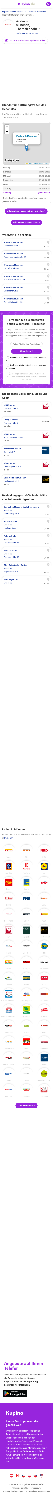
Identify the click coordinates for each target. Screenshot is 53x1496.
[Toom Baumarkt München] (8, 1058)
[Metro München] (26, 979)
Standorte (14, 12)
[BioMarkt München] (26, 1011)
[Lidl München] (44, 867)
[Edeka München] (26, 883)
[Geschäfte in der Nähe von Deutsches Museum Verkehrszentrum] (26, 510)
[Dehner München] (8, 979)
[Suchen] (48, 4)
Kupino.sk (35, 1476)
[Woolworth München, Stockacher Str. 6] (26, 289)
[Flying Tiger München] (26, 947)
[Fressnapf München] (44, 1090)
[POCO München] (44, 915)
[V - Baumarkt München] (8, 1042)
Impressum (36, 1488)
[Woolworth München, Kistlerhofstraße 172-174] (26, 278)
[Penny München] (8, 883)
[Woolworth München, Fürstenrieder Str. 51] (26, 244)
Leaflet (30, 163)
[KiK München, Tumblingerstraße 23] (26, 466)
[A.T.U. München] (44, 979)
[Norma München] (8, 851)
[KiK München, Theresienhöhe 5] (26, 408)
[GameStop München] (8, 1027)
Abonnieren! (26, 351)
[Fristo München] (8, 963)
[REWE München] (8, 899)
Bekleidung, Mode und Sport (28, 33)
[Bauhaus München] (44, 1042)
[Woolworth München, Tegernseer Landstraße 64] (26, 255)
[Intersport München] (8, 1090)
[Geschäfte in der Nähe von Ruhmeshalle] (26, 539)
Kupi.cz (23, 1476)
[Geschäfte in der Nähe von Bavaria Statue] (26, 554)
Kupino (5, 12)
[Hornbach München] (26, 1058)
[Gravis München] (26, 1027)
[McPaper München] (26, 963)
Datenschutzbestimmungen (38, 1491)
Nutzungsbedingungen (13, 1491)
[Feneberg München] (26, 1090)
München (23, 12)
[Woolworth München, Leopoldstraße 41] (26, 266)
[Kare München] (44, 1027)
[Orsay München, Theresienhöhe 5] (26, 423)
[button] (25, 40)
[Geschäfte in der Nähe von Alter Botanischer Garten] (26, 568)
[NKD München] (44, 851)
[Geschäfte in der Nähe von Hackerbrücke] (26, 524)
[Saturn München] (26, 915)
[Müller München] (44, 899)
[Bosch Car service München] (8, 995)
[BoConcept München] (44, 963)
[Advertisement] (26, 73)
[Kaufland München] (26, 867)
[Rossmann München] (8, 915)
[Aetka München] (8, 1074)
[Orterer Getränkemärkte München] (8, 1011)
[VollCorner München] (44, 995)
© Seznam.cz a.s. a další (41, 163)
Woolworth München (37, 12)
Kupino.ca (17, 1476)
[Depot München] (26, 931)
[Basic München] (8, 947)
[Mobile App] (15, 1394)
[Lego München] (26, 1042)
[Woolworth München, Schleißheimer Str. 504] (26, 300)
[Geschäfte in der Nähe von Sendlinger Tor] (26, 581)
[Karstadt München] (44, 1058)
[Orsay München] (26, 1074)
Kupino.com (41, 1476)
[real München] (26, 899)
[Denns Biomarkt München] (44, 1074)
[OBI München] (26, 851)
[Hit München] (44, 883)
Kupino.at (11, 1476)
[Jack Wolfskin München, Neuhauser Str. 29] (26, 481)
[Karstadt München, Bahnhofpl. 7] (26, 452)
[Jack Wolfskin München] (44, 931)
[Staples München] (44, 1011)
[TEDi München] (44, 947)
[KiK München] (8, 931)
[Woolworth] (8, 26)
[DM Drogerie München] (26, 995)
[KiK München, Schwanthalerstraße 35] (26, 437)
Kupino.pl (29, 1476)
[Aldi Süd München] (8, 867)
